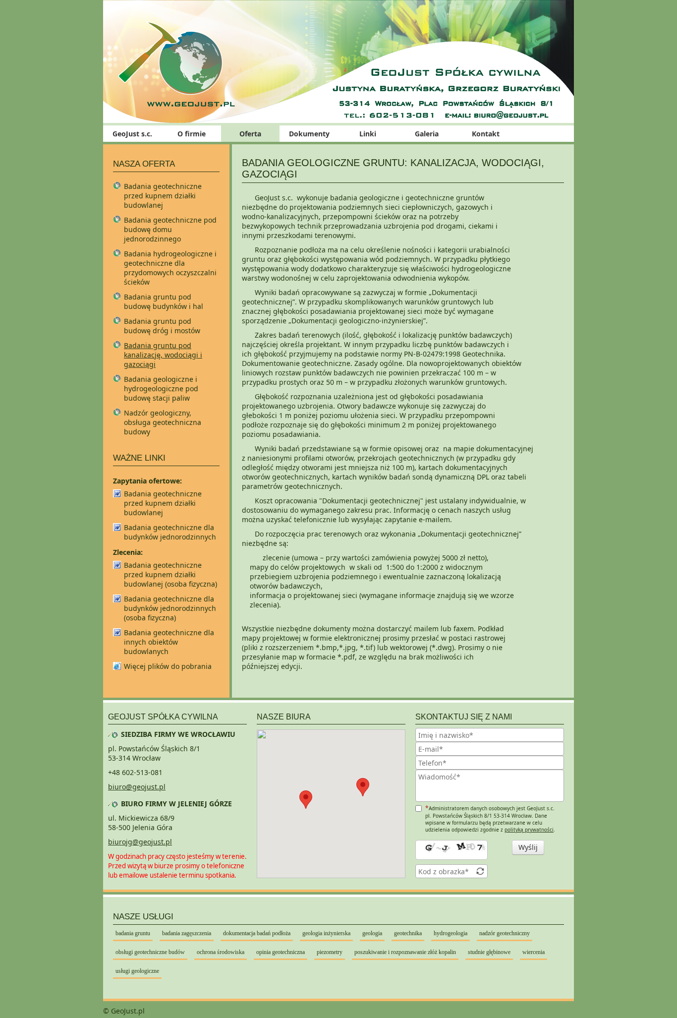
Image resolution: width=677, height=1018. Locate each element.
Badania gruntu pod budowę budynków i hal (163, 301)
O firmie (191, 133)
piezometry (329, 952)
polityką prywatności (529, 829)
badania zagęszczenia (186, 933)
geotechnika (408, 933)
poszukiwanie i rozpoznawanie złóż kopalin (405, 952)
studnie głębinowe (489, 952)
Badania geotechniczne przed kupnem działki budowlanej (163, 195)
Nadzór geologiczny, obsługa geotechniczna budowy (162, 422)
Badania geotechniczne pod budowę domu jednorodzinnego (170, 229)
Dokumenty (309, 133)
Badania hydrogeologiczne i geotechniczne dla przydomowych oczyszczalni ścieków (170, 268)
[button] (362, 787)
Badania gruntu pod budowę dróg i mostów (162, 325)
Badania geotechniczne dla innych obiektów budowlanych (169, 642)
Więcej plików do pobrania (168, 666)
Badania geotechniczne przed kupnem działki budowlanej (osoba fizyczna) (170, 574)
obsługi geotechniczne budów (150, 952)
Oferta (250, 133)
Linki (367, 133)
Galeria (427, 133)
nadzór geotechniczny (504, 933)
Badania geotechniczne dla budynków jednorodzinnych (170, 532)
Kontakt (486, 133)
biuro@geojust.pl (137, 786)
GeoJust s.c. (132, 133)
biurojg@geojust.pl (140, 841)
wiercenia (533, 952)
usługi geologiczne (137, 970)
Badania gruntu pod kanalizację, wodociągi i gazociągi (163, 355)
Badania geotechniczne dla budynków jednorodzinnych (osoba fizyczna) (170, 608)
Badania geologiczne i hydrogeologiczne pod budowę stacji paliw (161, 388)
